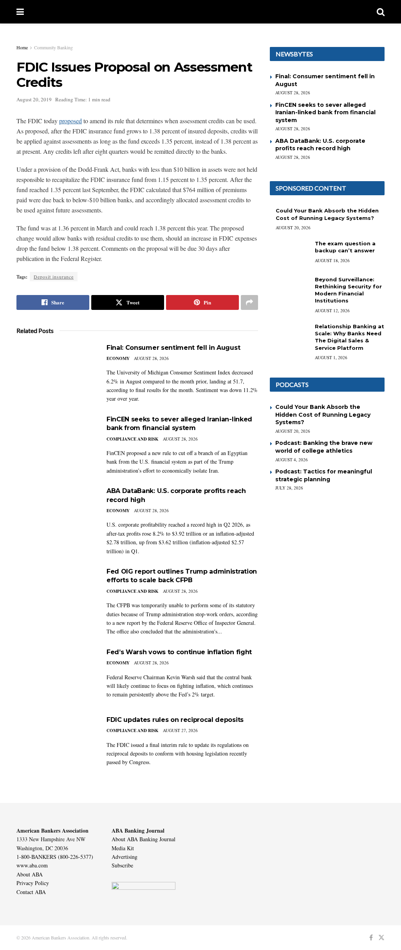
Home (22, 47)
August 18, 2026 (332, 260)
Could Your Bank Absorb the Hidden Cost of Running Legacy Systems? (322, 414)
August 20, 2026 (293, 227)
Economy (118, 358)
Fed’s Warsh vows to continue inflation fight (179, 652)
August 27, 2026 (180, 730)
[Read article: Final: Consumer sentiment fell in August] (55, 371)
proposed (70, 121)
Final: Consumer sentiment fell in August (173, 347)
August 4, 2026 (291, 459)
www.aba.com (32, 865)
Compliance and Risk (133, 439)
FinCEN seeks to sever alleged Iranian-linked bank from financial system (325, 112)
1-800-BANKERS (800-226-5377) (54, 856)
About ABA (29, 874)
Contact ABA (31, 892)
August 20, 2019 (34, 99)
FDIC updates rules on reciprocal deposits (175, 719)
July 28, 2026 (289, 488)
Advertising (124, 856)
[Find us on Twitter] (381, 937)
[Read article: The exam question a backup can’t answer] (289, 254)
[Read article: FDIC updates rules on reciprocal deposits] (55, 744)
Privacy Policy (32, 883)
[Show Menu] (20, 11)
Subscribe (122, 865)
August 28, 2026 (151, 358)
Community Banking (53, 47)
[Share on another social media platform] (249, 302)
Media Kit (123, 848)
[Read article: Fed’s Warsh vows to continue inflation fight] (55, 676)
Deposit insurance (54, 276)
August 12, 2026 (332, 310)
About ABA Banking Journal (143, 839)
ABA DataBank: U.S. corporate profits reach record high (320, 144)
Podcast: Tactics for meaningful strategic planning (323, 475)
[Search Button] (381, 11)
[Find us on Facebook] (371, 937)
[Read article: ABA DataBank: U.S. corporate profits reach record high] (55, 515)
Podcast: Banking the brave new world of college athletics (323, 446)
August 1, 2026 (331, 357)
